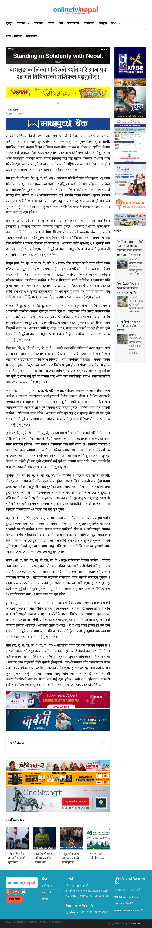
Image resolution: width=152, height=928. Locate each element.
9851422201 (87, 912)
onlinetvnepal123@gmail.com (91, 891)
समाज (51, 23)
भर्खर (117, 231)
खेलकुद (103, 23)
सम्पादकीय (31, 36)
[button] (145, 29)
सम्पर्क (45, 899)
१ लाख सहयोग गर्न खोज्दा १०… (98, 856)
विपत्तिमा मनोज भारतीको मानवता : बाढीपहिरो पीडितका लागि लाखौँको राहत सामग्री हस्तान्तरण (130, 248)
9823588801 (101, 912)
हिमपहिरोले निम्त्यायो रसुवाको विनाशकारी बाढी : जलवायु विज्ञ (128, 288)
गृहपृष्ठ (9, 23)
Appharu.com (139, 923)
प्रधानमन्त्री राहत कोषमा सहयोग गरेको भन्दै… (43, 858)
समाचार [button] (21, 23)
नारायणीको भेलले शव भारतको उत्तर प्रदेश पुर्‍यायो (128, 326)
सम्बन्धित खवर (15, 820)
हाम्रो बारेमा (47, 886)
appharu (13, 110)
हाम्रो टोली (14, 899)
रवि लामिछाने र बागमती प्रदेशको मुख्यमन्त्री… (16, 858)
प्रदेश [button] (113, 23)
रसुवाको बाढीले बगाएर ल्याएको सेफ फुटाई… (70, 858)
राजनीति (38, 23)
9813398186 (101, 896)
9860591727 (87, 896)
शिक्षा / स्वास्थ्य (14, 36)
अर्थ (61, 23)
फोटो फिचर (73, 23)
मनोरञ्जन (89, 23)
